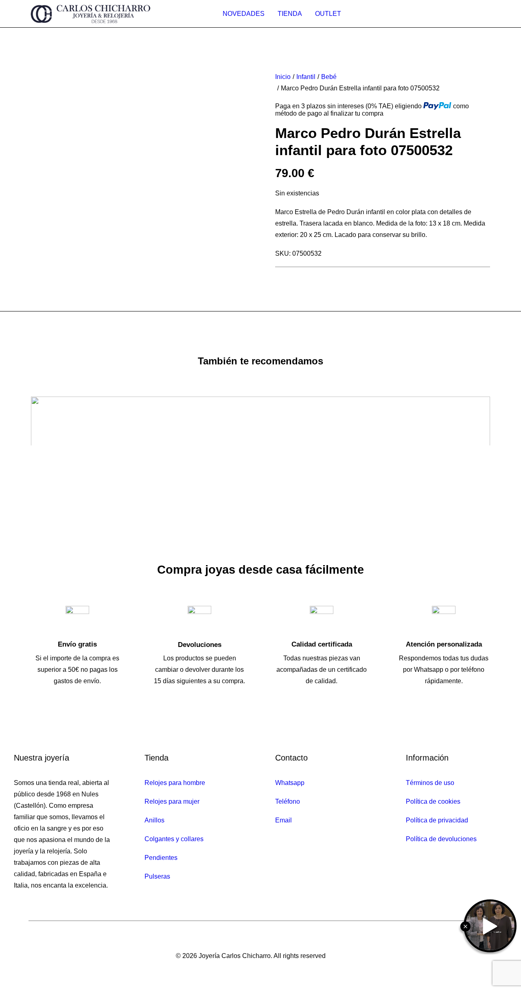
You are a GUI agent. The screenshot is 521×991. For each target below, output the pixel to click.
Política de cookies (433, 801)
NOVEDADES (244, 13)
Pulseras (157, 876)
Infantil (305, 76)
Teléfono (287, 801)
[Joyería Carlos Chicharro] (90, 14)
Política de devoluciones (441, 838)
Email (283, 820)
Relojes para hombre (174, 782)
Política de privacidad (437, 820)
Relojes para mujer (171, 801)
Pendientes (160, 857)
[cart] (486, 14)
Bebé (329, 76)
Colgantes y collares (174, 838)
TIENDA (290, 13)
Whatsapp (289, 782)
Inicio (283, 76)
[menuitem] (243, 14)
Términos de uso (430, 782)
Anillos (154, 820)
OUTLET (328, 13)
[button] (113, 74)
